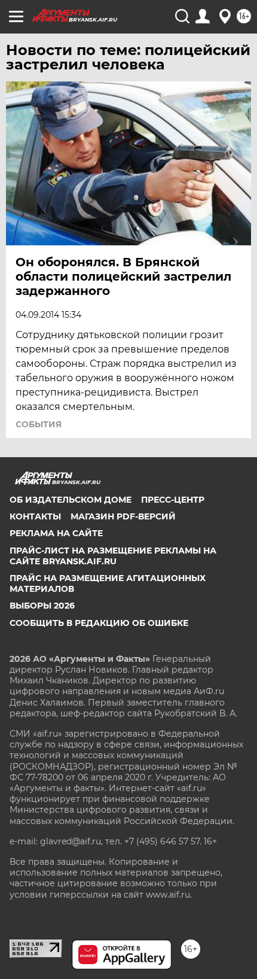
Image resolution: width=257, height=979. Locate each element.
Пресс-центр (172, 499)
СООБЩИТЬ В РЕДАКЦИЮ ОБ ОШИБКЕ (99, 623)
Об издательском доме (70, 499)
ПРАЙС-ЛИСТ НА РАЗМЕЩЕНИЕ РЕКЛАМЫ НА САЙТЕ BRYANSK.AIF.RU (113, 556)
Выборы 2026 (42, 605)
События (39, 424)
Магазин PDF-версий (123, 516)
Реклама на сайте (56, 533)
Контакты (35, 516)
